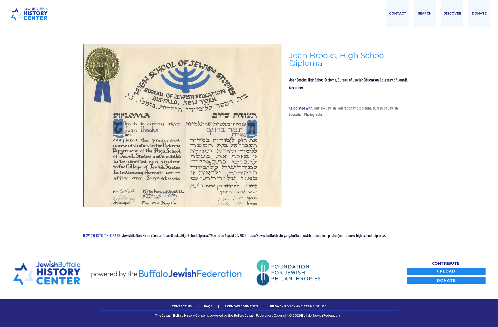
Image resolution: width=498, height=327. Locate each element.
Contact (397, 13)
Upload (446, 271)
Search (425, 13)
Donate (479, 13)
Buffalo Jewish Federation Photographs (342, 108)
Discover (452, 13)
